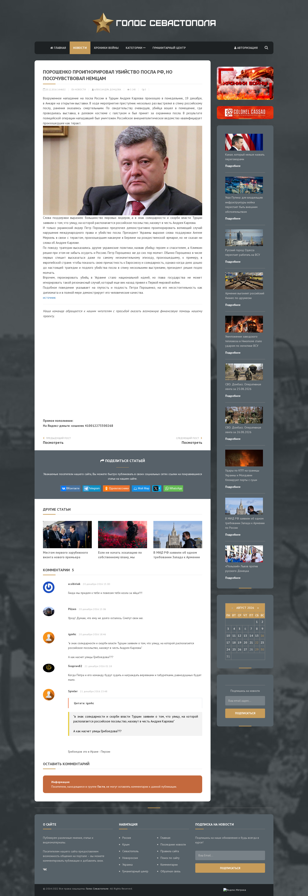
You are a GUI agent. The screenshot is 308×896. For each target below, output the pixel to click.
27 (245, 649)
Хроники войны (106, 48)
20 (245, 642)
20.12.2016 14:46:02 (55, 89)
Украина (127, 864)
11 (234, 636)
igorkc (72, 634)
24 (228, 649)
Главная (59, 48)
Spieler (73, 691)
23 (262, 642)
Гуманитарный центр (169, 48)
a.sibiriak (74, 584)
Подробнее (233, 166)
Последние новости (173, 844)
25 (234, 649)
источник (49, 298)
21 (251, 642)
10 (228, 636)
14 (251, 636)
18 (234, 642)
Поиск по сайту (170, 858)
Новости (80, 48)
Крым (125, 844)
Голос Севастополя (97, 888)
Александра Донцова (107, 89)
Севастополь (130, 851)
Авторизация (247, 48)
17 (228, 642)
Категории (134, 48)
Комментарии (169, 864)
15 (257, 636)
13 (245, 636)
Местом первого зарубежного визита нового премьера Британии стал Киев (65, 557)
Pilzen (72, 609)
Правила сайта (169, 851)
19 (239, 642)
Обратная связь (170, 871)
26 (239, 649)
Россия (126, 838)
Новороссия (130, 858)
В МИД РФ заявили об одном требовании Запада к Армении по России (176, 557)
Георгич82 (75, 666)
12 (239, 636)
